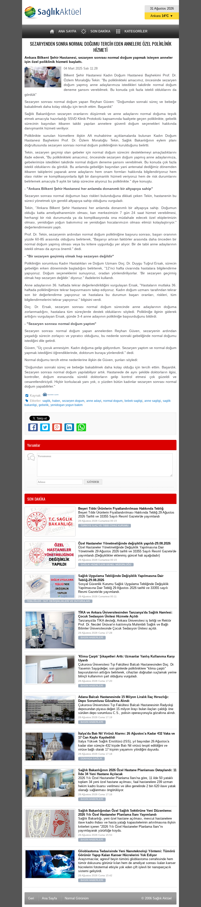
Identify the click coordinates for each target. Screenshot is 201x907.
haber (56, 401)
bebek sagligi (133, 401)
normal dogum (113, 401)
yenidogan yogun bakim (66, 405)
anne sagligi (152, 401)
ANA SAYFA (67, 31)
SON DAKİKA (100, 31)
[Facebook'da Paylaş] (33, 427)
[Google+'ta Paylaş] (57, 427)
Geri (31, 898)
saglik (46, 401)
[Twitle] (45, 427)
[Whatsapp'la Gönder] (81, 427)
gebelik (44, 405)
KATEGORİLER (136, 31)
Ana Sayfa (49, 898)
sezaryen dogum (73, 401)
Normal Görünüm (77, 898)
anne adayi (93, 401)
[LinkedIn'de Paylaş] (69, 427)
